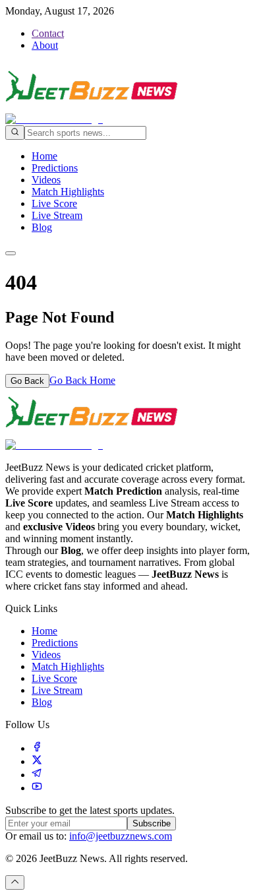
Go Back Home (82, 380)
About (45, 45)
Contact (48, 33)
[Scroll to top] (14, 882)
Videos (46, 179)
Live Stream (57, 215)
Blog (42, 227)
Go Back (27, 381)
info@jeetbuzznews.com (120, 836)
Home (44, 156)
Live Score (54, 203)
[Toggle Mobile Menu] (10, 253)
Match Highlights (68, 191)
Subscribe (151, 823)
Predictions (55, 167)
